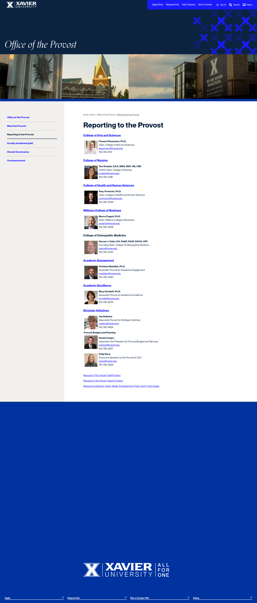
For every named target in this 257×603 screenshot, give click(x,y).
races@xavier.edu (108, 361)
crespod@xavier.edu (109, 345)
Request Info (172, 4)
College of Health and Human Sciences (108, 185)
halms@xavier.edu (108, 248)
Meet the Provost (16, 126)
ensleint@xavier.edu (109, 173)
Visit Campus (188, 4)
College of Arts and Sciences (102, 135)
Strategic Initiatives (96, 310)
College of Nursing (95, 160)
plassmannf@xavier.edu (111, 148)
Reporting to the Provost (20, 134)
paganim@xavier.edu (109, 223)
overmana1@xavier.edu (110, 198)
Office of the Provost (40, 44)
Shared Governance (18, 151)
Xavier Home (89, 115)
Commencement (16, 160)
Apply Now (157, 4)
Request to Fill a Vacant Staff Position (102, 375)
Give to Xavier (205, 4)
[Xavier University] (128, 568)
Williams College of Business (102, 210)
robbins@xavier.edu (109, 323)
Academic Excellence (97, 285)
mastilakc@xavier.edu (110, 273)
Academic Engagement (98, 260)
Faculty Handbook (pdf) (20, 143)
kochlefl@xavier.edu (109, 298)
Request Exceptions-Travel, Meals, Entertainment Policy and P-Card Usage (121, 386)
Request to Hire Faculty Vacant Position (103, 380)
